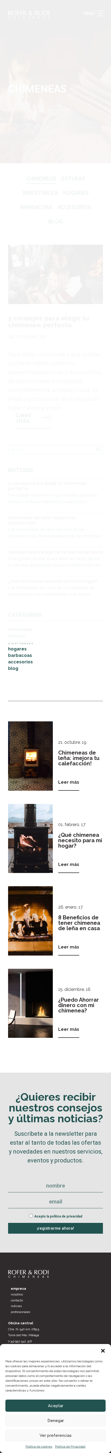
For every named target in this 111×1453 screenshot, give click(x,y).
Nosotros (17, 1294)
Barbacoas (20, 655)
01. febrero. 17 (71, 824)
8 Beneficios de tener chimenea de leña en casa (79, 923)
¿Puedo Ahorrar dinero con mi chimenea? (78, 1005)
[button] (103, 1350)
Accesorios (20, 661)
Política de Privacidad (70, 1446)
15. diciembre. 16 (74, 989)
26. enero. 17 (70, 907)
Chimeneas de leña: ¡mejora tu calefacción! (78, 758)
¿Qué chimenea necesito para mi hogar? (80, 840)
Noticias (16, 1306)
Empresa (18, 1289)
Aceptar (55, 1405)
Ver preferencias (56, 1435)
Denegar (55, 1420)
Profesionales (20, 1312)
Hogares (17, 649)
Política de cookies (39, 1446)
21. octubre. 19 (72, 742)
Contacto (17, 1300)
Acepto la (58, 1216)
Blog (13, 668)
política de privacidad (66, 1216)
